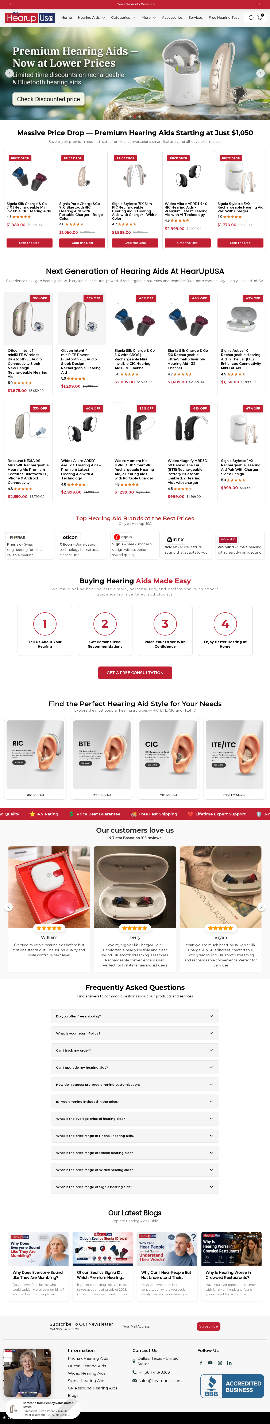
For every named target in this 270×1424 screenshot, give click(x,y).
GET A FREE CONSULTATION (135, 673)
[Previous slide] (9, 73)
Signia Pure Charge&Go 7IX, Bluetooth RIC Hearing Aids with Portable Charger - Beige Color (81, 211)
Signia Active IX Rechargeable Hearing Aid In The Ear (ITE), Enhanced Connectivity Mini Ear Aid (241, 359)
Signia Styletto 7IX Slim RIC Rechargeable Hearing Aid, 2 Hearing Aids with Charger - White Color (134, 211)
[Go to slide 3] (139, 116)
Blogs (73, 1395)
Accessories (172, 18)
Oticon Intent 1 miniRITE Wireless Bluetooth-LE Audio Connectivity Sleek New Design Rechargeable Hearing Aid (27, 364)
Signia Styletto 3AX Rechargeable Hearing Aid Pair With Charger (240, 207)
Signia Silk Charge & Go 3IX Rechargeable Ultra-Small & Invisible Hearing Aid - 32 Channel (188, 359)
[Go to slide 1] (130, 116)
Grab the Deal (29, 243)
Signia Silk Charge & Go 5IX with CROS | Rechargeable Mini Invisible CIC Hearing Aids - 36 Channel (135, 359)
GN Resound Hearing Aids (92, 1388)
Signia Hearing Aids (86, 1380)
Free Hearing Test (224, 18)
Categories (120, 18)
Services (196, 18)
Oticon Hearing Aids (87, 1366)
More (146, 18)
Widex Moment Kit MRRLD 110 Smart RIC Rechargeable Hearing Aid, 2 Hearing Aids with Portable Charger (134, 469)
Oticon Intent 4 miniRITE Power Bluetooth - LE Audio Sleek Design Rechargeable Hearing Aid (81, 362)
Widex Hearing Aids (87, 1373)
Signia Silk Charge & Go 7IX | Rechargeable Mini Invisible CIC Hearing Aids (29, 207)
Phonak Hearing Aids (88, 1358)
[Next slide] (260, 73)
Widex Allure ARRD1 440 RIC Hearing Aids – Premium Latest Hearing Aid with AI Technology (186, 209)
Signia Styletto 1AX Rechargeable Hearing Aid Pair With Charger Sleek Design (241, 467)
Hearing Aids (89, 18)
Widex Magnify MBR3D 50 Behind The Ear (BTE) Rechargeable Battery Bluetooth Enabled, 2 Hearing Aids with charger (187, 472)
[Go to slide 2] (135, 116)
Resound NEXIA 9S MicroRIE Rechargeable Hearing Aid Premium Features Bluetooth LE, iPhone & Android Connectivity (28, 472)
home (66, 18)
